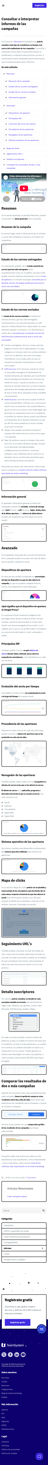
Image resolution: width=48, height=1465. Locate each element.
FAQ (3, 1417)
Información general (17, 97)
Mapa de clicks (13, 148)
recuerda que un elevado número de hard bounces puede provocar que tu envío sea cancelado (22, 336)
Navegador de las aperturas (20, 135)
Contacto (5, 1442)
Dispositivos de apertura (19, 113)
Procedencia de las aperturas (21, 129)
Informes (7, 1248)
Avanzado (11, 105)
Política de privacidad (10, 1449)
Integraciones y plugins (14, 1259)
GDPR (3, 1425)
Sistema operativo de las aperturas (24, 140)
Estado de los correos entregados (23, 86)
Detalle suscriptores (15, 159)
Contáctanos (31, 1177)
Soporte (4, 1410)
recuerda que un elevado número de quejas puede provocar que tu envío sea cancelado (23, 283)
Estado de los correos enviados (22, 92)
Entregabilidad (11, 1242)
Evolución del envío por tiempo (22, 124)
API (2, 1413)
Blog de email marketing (11, 1393)
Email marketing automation (17, 1237)
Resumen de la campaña (19, 81)
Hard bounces (10, 399)
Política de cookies (9, 1453)
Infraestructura (7, 1429)
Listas (6, 1254)
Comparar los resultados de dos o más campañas (23, 166)
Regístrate (39, 5)
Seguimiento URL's (15, 154)
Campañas (9, 1225)
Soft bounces (10, 369)
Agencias (5, 1421)
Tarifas (4, 1381)
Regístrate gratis (17, 1322)
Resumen (11, 73)
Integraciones (7, 1389)
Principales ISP (15, 118)
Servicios (5, 1378)
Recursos (5, 1385)
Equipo (4, 1397)
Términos (5, 1445)
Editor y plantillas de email (16, 1231)
